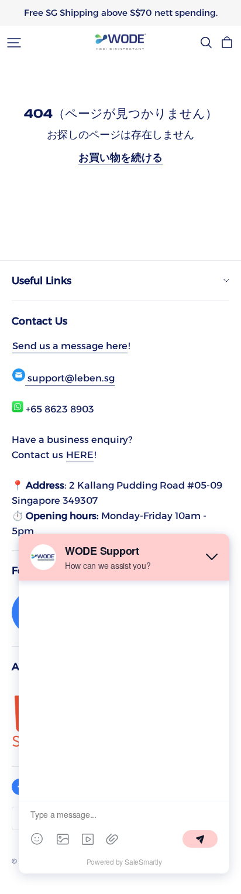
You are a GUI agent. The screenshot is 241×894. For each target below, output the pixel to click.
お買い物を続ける (120, 157)
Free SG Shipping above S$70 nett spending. (121, 12)
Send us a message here (70, 346)
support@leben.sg (70, 378)
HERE (80, 454)
